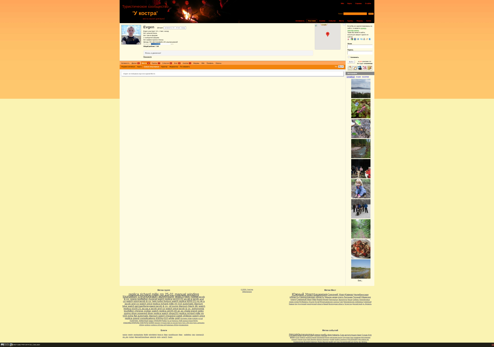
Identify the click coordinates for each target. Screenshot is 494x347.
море (292, 337)
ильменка (357, 337)
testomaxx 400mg (172, 325)
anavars (157, 323)
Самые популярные (151, 67)
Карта (349, 3)
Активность (299, 21)
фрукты (364, 342)
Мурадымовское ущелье (329, 302)
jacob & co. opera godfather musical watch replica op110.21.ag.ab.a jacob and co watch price (164, 299)
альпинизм (321, 337)
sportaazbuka (138, 335)
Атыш (297, 337)
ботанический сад (346, 342)
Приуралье (333, 300)
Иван (166, 335)
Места (341, 21)
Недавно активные (128, 67)
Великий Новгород (310, 342)
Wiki (342, 3)
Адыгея (311, 302)
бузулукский (302, 304)
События (332, 21)
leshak (131, 337)
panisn (125, 335)
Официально (247, 292)
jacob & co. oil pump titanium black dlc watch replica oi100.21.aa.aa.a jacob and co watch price (164, 307)
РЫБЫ (164, 321)
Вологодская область (336, 304)
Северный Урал (304, 299)
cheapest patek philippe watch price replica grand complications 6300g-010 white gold (165, 317)
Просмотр (147, 57)
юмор (152, 306)
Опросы (218, 63)
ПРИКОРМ (158, 321)
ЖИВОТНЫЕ (143, 321)
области (320, 304)
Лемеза (302, 337)
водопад (308, 334)
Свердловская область (311, 297)
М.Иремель (303, 302)
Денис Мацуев (323, 342)
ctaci (193, 335)
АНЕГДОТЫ (144, 323)
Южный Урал (302, 294)
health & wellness (341, 339)
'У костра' (145, 13)
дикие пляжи (294, 302)
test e (180, 323)
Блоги (368, 21)
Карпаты (175, 321)
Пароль (350, 50)
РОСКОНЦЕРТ (352, 339)
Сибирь (356, 300)
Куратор (164, 67)
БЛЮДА (195, 318)
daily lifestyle (311, 339)
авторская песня (336, 337)
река (317, 334)
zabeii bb (153, 337)
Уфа (314, 299)
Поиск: (340, 14)
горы (338, 342)
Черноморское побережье (353, 302)
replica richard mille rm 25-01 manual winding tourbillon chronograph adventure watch (161, 295)
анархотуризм (187, 321)
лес (360, 342)
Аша (351, 337)
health (332, 339)
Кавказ (151, 321)
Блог (177, 63)
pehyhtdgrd (153, 335)
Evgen (148, 27)
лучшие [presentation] (358, 76)
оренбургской (312, 304)
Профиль (210, 63)
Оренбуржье (364, 300)
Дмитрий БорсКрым (142, 337)
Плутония (346, 337)
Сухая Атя (367, 335)
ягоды (356, 342)
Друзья (135, 63)
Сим (341, 302)
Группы (350, 21)
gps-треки (191, 296)
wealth (330, 342)
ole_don (125, 337)
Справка (358, 3)
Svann (170, 337)
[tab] (351, 77)
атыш (305, 339)
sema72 (164, 337)
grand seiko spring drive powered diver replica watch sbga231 (164, 312)
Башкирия (320, 294)
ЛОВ (180, 321)
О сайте (368, 3)
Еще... (360, 280)
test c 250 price (187, 323)
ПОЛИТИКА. (134, 321)
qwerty (130, 335)
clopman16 (200, 335)
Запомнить (354, 57)
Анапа (319, 299)
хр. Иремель (367, 304)
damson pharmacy (322, 339)
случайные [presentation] (351, 77)
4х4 (334, 342)
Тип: (336, 66)
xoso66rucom (173, 335)
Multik (146, 335)
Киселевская (365, 337)
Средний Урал (336, 294)
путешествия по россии (169, 323)
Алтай (200, 318)
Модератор (174, 67)
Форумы (359, 21)
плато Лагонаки (345, 297)
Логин (349, 44)
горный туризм (296, 339)
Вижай (325, 304)
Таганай (357, 297)
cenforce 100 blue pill (158, 325)
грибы (323, 334)
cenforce (147, 325)
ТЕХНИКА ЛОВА (186, 318)
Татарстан (348, 304)
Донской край (357, 304)
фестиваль (333, 335)
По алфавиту (185, 67)
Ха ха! (169, 321)
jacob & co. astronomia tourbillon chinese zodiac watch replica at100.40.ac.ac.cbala (164, 309)
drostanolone (183, 325)
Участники (312, 21)
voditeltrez (187, 335)
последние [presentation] (365, 76)
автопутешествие (352, 335)
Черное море (330, 297)
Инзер (325, 299)
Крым (350, 300)
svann (19, 344)
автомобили (142, 306)
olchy (159, 337)
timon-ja (160, 335)
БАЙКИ (151, 323)
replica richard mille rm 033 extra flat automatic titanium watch (163, 314)
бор (296, 304)
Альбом (322, 21)
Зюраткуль (342, 300)
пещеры (295, 334)
